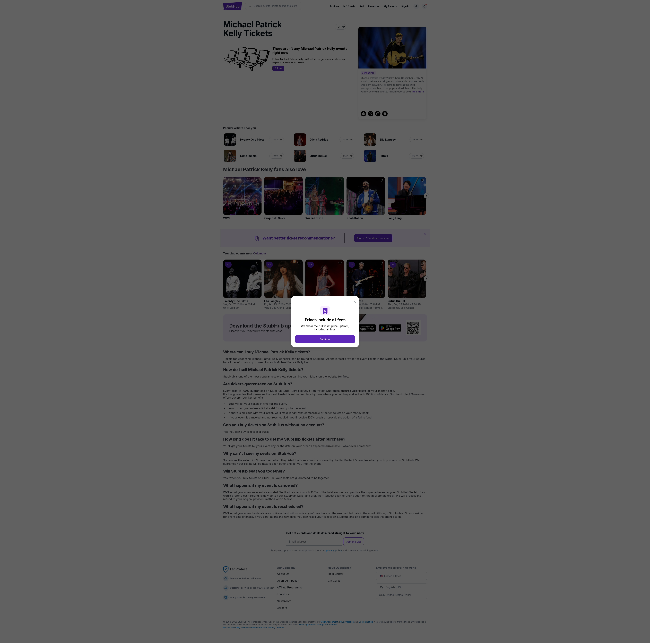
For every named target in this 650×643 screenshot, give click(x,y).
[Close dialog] (355, 302)
